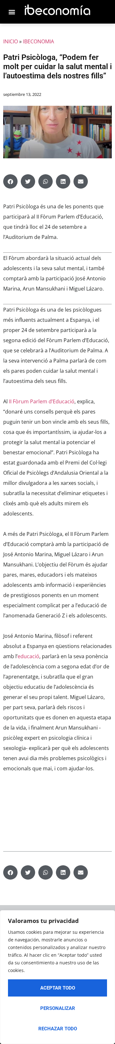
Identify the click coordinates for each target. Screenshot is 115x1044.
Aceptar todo (57, 988)
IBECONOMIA (38, 41)
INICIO (10, 41)
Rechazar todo (57, 1029)
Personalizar (57, 1008)
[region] (57, 977)
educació (28, 656)
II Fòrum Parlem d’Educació (41, 401)
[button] (10, 181)
